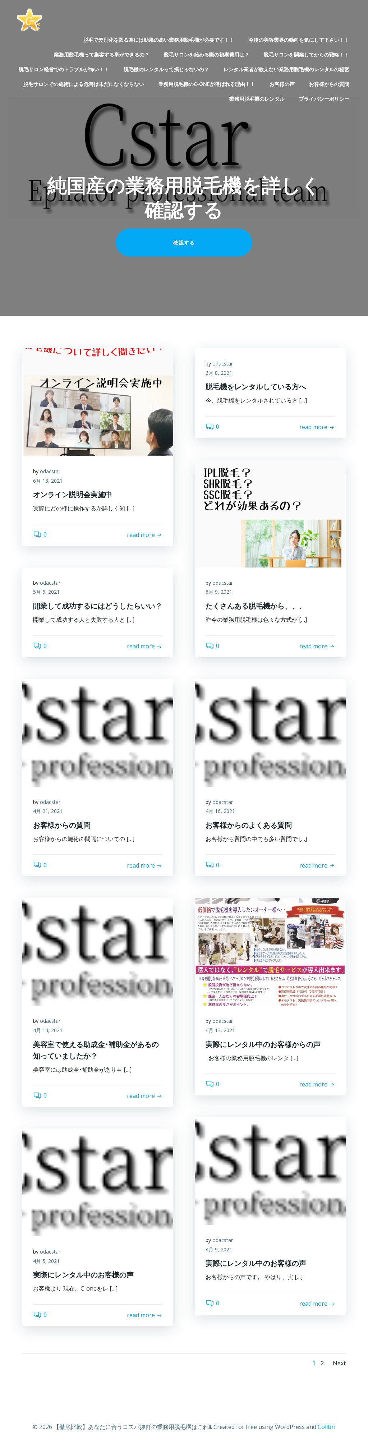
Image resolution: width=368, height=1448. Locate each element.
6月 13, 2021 (48, 480)
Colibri (326, 1427)
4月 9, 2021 (219, 1249)
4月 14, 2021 (48, 1030)
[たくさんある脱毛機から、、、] (270, 513)
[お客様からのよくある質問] (270, 732)
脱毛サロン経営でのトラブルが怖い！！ (64, 69)
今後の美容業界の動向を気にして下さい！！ (299, 39)
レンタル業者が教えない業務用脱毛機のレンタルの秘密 (286, 69)
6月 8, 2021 (219, 372)
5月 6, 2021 (46, 591)
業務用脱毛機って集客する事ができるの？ (102, 54)
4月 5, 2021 (46, 1261)
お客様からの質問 (329, 84)
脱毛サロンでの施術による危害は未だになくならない (83, 84)
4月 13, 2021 (220, 1030)
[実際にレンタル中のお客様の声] (270, 1170)
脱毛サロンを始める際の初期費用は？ (206, 54)
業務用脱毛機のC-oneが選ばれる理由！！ (206, 84)
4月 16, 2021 (220, 811)
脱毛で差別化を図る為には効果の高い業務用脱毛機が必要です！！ (158, 39)
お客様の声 (282, 84)
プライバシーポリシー (324, 98)
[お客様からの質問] (97, 732)
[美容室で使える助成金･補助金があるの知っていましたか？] (97, 951)
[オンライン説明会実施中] (97, 401)
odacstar (50, 471)
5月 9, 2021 (219, 591)
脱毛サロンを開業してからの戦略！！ (306, 54)
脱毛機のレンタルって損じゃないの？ (166, 69)
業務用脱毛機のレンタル (257, 98)
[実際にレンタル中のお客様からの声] (270, 951)
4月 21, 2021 (48, 811)
